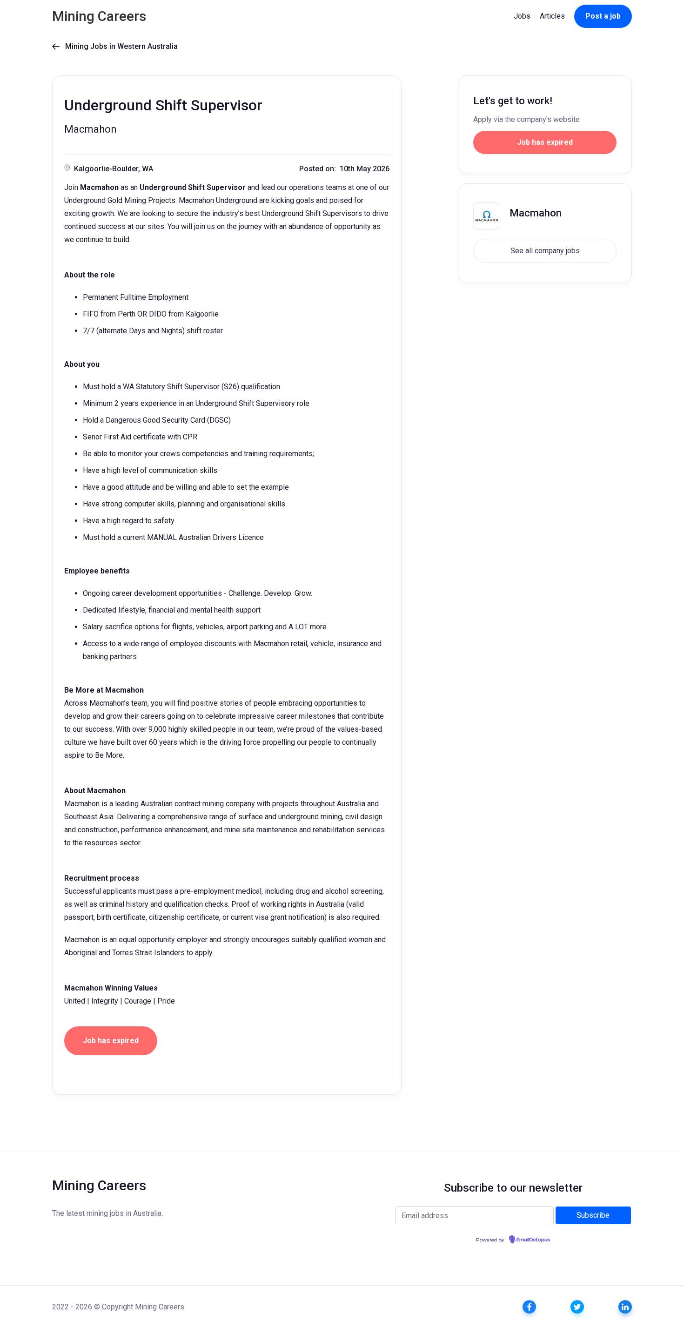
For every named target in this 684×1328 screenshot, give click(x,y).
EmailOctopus (533, 1240)
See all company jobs (545, 250)
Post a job (603, 16)
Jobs (522, 16)
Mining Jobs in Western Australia (115, 46)
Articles (552, 16)
